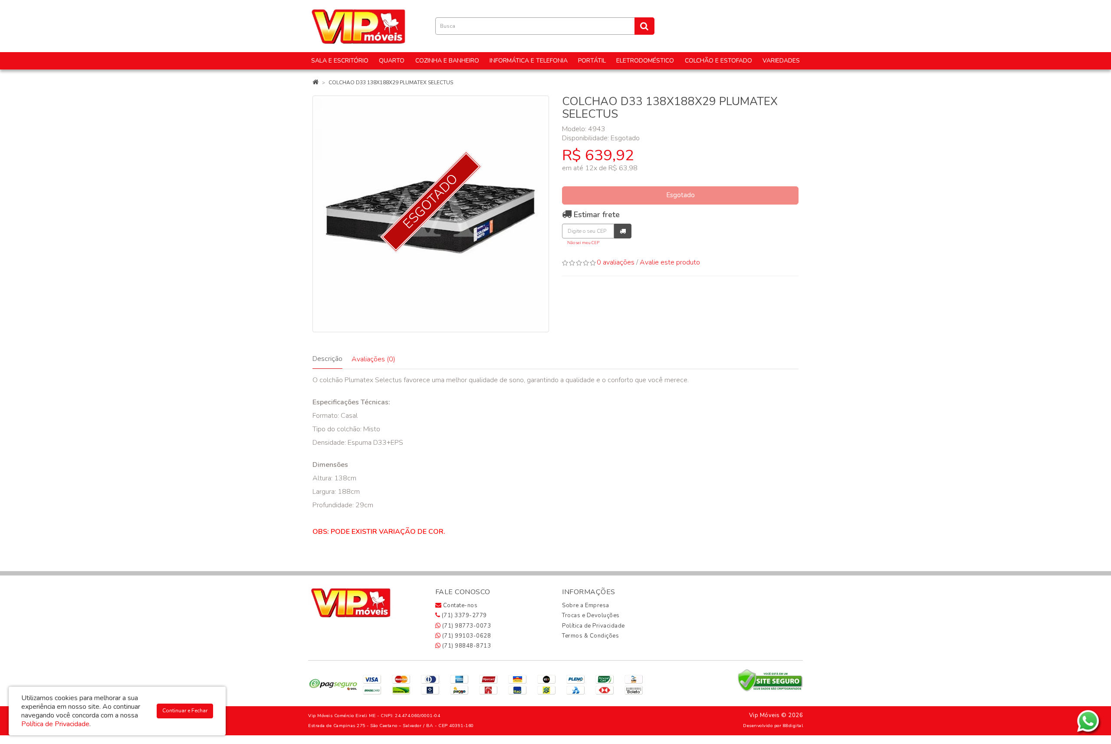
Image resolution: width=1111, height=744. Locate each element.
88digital (793, 725)
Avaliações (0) (373, 359)
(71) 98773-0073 (465, 626)
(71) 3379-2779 (463, 615)
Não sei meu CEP (583, 242)
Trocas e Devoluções (591, 615)
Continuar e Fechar (184, 710)
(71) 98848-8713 (465, 646)
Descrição (327, 359)
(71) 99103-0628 (465, 636)
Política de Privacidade (593, 626)
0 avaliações (615, 262)
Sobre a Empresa (585, 605)
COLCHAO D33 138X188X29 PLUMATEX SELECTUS (391, 82)
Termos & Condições (590, 636)
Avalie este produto (670, 262)
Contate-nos (459, 605)
